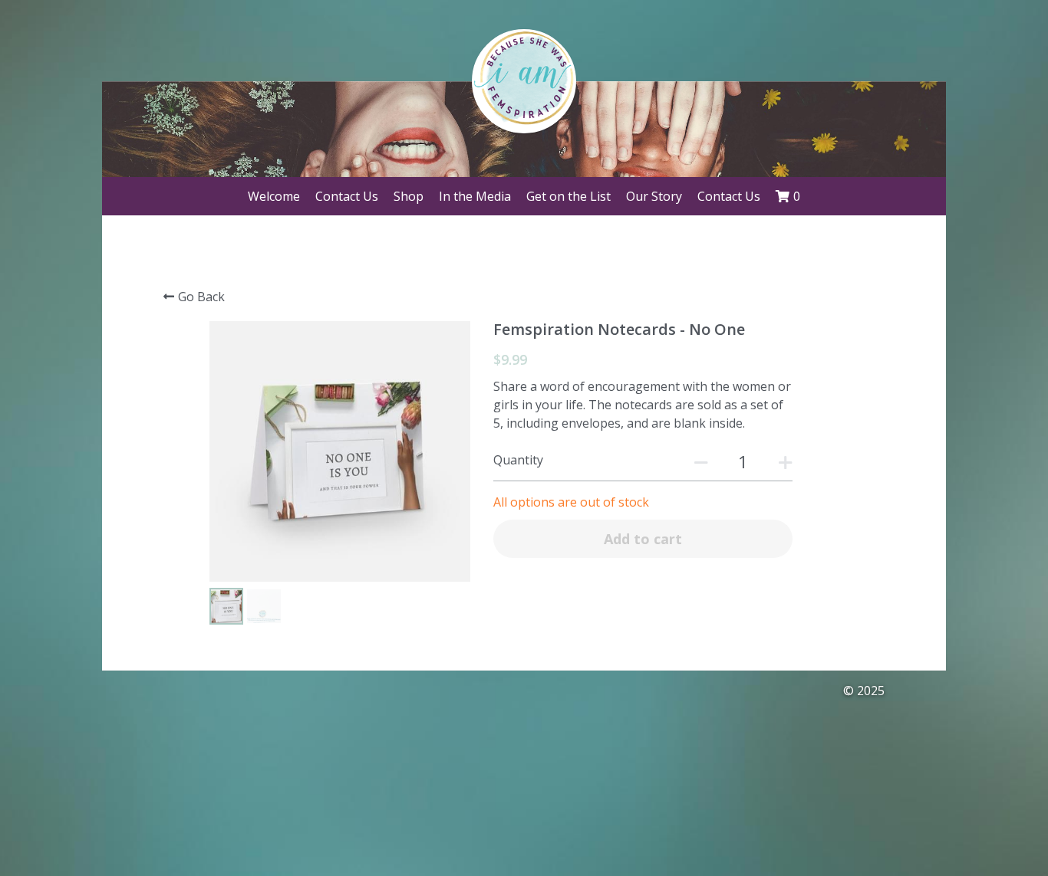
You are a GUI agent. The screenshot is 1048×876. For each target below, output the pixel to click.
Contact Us (346, 196)
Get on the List (568, 196)
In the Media (475, 196)
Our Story (654, 196)
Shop (408, 196)
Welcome (274, 196)
